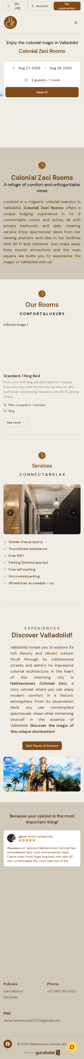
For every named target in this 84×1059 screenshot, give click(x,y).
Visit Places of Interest (42, 746)
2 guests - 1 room (45, 80)
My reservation (67, 6)
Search (42, 92)
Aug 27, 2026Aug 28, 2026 (45, 68)
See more (18, 424)
